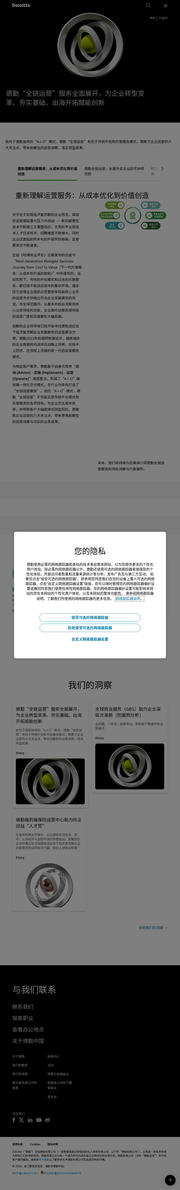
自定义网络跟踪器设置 (90, 639)
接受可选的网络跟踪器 (90, 617)
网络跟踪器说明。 (130, 598)
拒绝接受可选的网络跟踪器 (90, 627)
